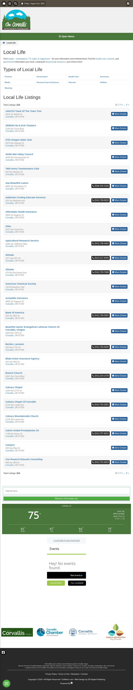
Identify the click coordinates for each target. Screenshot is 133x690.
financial (50, 62)
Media (7, 82)
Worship (8, 88)
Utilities (103, 82)
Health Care (73, 77)
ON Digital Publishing (96, 679)
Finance (8, 77)
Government (42, 77)
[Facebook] (128, 3)
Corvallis (9, 117)
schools (110, 59)
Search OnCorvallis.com (67, 498)
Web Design (80, 679)
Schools (72, 82)
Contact (84, 674)
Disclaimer (75, 674)
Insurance (104, 77)
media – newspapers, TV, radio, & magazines (29, 59)
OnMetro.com (67, 679)
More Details (121, 114)
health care (101, 59)
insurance (61, 62)
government (8, 62)
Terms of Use (63, 674)
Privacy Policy (51, 674)
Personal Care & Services (48, 82)
